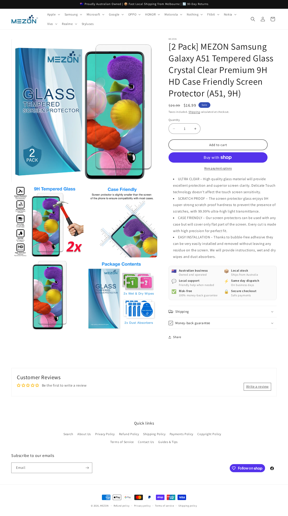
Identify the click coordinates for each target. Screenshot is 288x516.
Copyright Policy (209, 434)
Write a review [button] (257, 386)
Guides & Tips (168, 442)
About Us (84, 434)
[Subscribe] (87, 468)
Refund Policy (129, 434)
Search (68, 434)
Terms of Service (122, 442)
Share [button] (177, 337)
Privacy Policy (105, 434)
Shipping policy (187, 505)
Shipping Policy (154, 434)
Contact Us (146, 442)
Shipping (194, 111)
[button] (53, 14)
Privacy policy (142, 505)
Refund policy (122, 505)
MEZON (104, 505)
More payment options (218, 168)
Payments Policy (181, 434)
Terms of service (164, 505)
